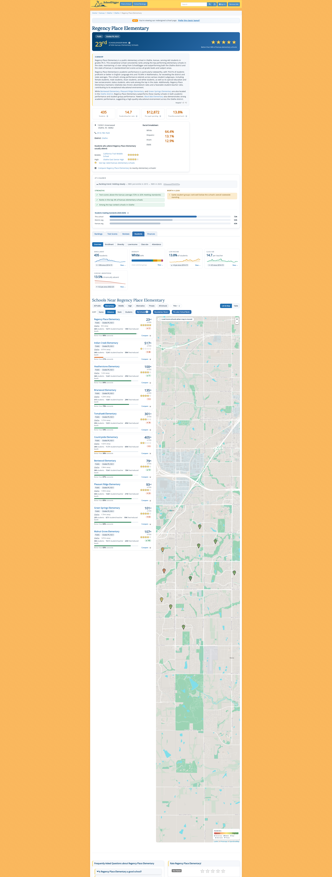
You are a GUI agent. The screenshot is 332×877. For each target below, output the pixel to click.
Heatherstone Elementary (106, 366)
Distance (110, 312)
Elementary (109, 306)
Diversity (120, 244)
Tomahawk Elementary (105, 413)
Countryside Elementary (106, 437)
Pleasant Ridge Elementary (132, 91)
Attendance (156, 244)
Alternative (140, 306)
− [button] (237, 322)
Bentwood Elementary (109, 91)
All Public (97, 306)
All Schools (163, 306)
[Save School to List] (150, 336)
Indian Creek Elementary (106, 343)
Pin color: (181, 312)
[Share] (214, 4)
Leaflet (216, 841)
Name (101, 312)
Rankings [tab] (98, 234)
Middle (121, 306)
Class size (144, 244)
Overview (97, 244)
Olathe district (107, 94)
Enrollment (109, 244)
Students (128, 312)
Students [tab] (138, 234)
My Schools (142, 312)
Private (151, 306)
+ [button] (237, 319)
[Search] (209, 4)
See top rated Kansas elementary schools (117, 163)
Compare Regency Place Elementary (113, 168)
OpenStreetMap (234, 841)
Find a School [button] (126, 4)
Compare (144, 335)
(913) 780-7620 (103, 133)
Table (236, 306)
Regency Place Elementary (107, 319)
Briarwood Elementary (105, 390)
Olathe (105, 138)
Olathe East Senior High (113, 159)
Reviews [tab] (125, 234)
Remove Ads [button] (233, 4)
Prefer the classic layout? (189, 20)
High (130, 306)
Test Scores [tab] (112, 234)
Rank (120, 312)
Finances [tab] (151, 234)
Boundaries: (160, 312)
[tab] (128, 872)
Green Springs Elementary (160, 91)
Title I (176, 306)
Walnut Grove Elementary (106, 531)
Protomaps (224, 841)
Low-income (132, 244)
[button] (110, 259)
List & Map (226, 306)
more (149, 144)
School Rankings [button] (140, 4)
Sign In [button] (223, 4)
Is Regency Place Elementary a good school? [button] (120, 871)
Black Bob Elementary (153, 96)
